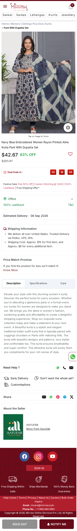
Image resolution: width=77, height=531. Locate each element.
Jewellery (68, 15)
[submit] (70, 153)
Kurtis (53, 15)
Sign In (39, 468)
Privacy (32, 497)
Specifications (38, 283)
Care (63, 283)
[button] (32, 129)
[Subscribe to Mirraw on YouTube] (52, 456)
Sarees (21, 15)
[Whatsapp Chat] (72, 356)
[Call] (64, 367)
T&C (71, 204)
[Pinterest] (58, 397)
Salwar (8, 15)
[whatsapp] (51, 397)
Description (14, 283)
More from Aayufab (38, 428)
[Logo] (19, 7)
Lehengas (37, 15)
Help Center (10, 497)
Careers (54, 497)
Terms (22, 497)
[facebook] (65, 397)
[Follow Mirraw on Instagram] (38, 456)
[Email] (71, 367)
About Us (43, 497)
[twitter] (72, 397)
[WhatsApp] (58, 367)
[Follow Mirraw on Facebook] (24, 456)
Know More (10, 270)
